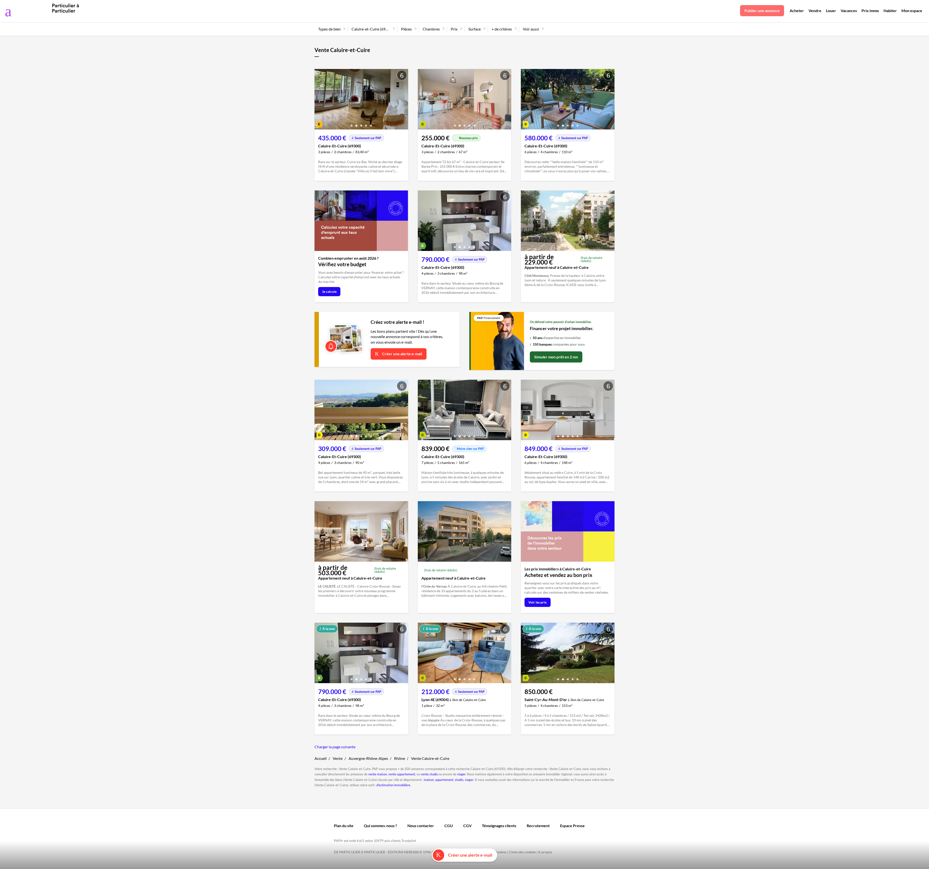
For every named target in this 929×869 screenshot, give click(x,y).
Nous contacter (420, 825)
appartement (444, 780)
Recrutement (538, 825)
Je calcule (329, 291)
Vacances (849, 10)
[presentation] (319, 100)
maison (429, 780)
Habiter (890, 10)
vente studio (429, 774)
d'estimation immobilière (393, 785)
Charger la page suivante (335, 746)
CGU (448, 825)
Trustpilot (408, 841)
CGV (467, 825)
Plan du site (343, 825)
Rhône (399, 758)
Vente (338, 758)
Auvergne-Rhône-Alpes (368, 758)
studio (459, 780)
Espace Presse (572, 825)
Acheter (797, 10)
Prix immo (870, 10)
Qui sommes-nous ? (380, 825)
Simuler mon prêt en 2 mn (556, 357)
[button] (351, 124)
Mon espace (911, 10)
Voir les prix (537, 602)
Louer (831, 10)
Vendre (815, 10)
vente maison (377, 774)
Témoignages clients (499, 825)
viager (461, 774)
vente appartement (401, 774)
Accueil (321, 758)
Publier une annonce (762, 10)
